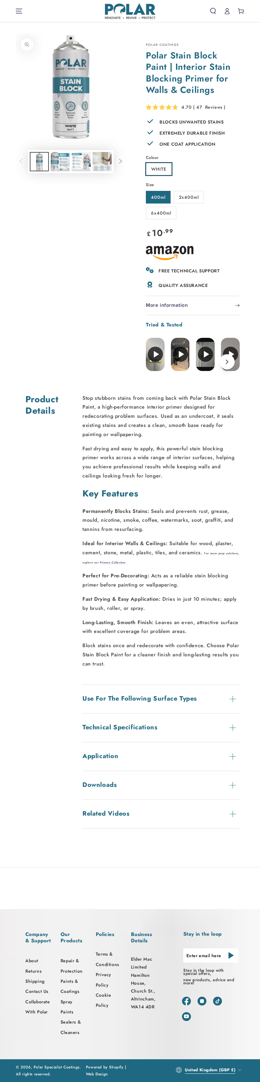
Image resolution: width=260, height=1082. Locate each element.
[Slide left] (21, 161)
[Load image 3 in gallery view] (81, 161)
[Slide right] (120, 161)
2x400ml (189, 197)
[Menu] (19, 11)
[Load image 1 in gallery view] (39, 161)
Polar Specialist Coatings (57, 1067)
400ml (158, 197)
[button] (213, 11)
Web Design (97, 1074)
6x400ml (161, 213)
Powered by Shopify (105, 1067)
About (31, 960)
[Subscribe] (231, 955)
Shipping (35, 981)
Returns (33, 971)
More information (167, 305)
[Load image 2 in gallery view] (60, 161)
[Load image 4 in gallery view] (102, 161)
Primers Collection (113, 562)
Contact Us (37, 991)
